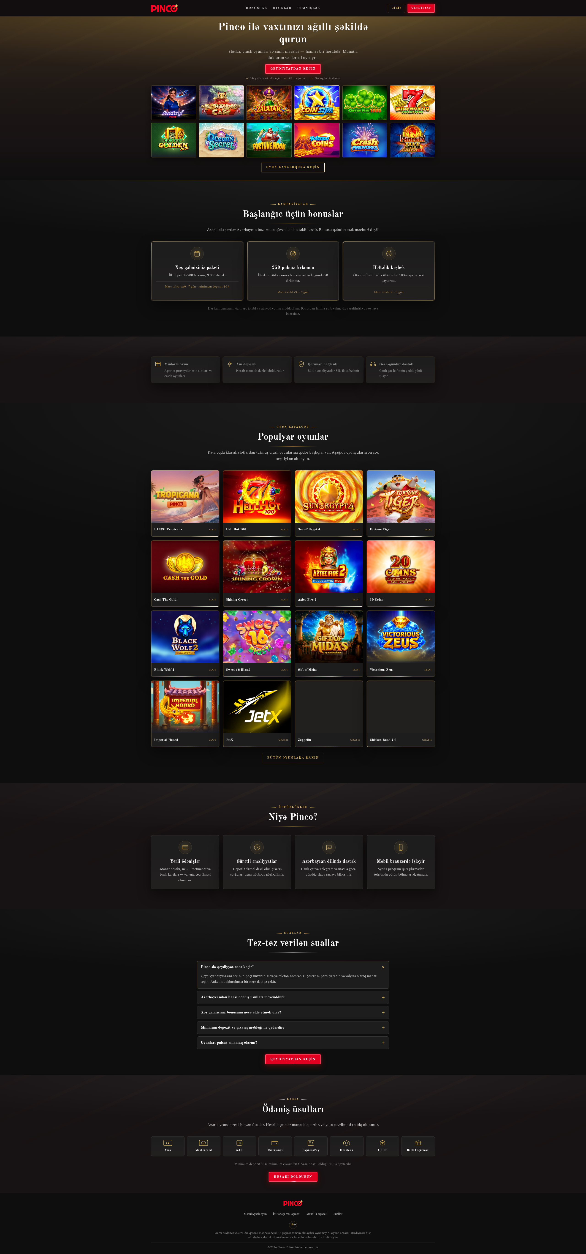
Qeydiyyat (421, 8)
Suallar (338, 1214)
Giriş (396, 8)
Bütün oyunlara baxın (293, 757)
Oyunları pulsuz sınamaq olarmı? (229, 1043)
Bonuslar (256, 8)
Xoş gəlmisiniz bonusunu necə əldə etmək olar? (241, 1012)
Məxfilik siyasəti (317, 1214)
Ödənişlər (308, 8)
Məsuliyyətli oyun (255, 1214)
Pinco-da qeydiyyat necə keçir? (227, 967)
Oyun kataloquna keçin (293, 167)
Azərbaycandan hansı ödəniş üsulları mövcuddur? (243, 997)
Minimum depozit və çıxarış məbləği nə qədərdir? (243, 1027)
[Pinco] (164, 8)
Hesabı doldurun (293, 1176)
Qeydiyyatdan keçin (293, 68)
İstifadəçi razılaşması (286, 1214)
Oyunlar (282, 8)
